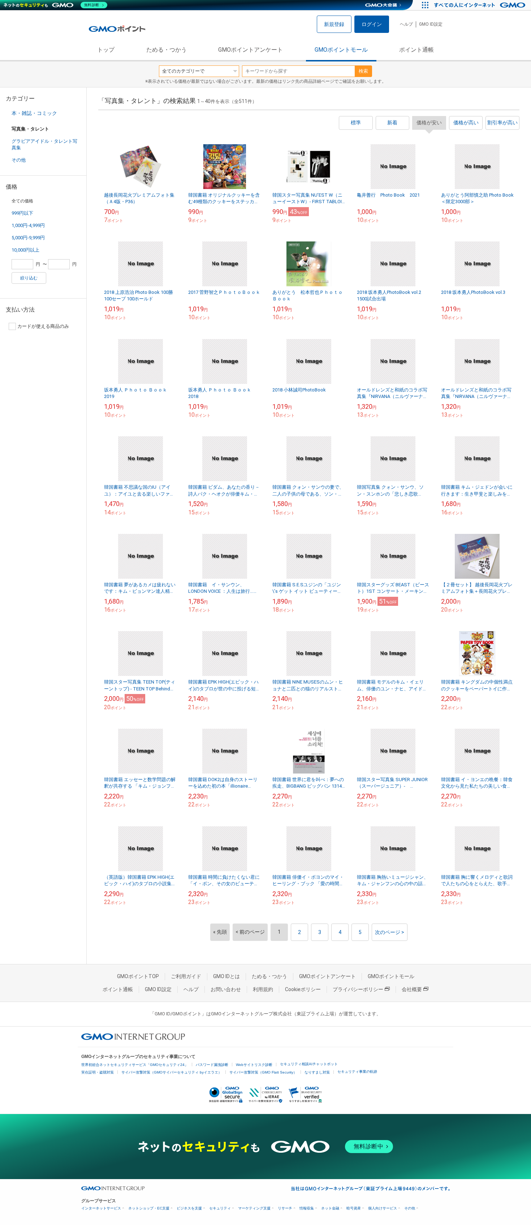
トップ (106, 49)
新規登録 (334, 24)
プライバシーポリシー (358, 989)
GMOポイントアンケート (250, 49)
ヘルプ (406, 24)
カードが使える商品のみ (43, 326)
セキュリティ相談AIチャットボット (309, 1064)
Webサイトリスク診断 (254, 1065)
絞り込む (29, 277)
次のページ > (389, 932)
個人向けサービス (382, 1208)
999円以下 (22, 213)
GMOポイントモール (341, 49)
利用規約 (263, 989)
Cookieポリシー (303, 989)
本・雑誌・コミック (34, 113)
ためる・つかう (166, 49)
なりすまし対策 (317, 1072)
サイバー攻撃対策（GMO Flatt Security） (263, 1072)
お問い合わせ (226, 989)
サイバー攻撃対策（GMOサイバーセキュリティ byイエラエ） (171, 1072)
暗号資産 (353, 1208)
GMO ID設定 (430, 24)
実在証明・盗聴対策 (97, 1072)
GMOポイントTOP (138, 976)
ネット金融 (330, 1208)
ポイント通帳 (416, 49)
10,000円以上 (25, 250)
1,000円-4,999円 (28, 225)
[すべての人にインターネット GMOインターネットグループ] (480, 5)
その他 (19, 160)
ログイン (372, 24)
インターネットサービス (101, 1208)
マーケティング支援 (254, 1208)
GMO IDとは (226, 976)
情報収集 (306, 1208)
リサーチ (285, 1208)
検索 (363, 71)
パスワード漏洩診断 (212, 1065)
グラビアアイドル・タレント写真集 (44, 144)
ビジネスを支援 (189, 1208)
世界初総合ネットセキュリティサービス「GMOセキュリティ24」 (134, 1065)
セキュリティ (220, 1208)
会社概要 (412, 989)
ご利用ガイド (186, 976)
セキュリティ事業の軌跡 (357, 1072)
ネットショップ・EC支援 (148, 1208)
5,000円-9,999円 (28, 237)
